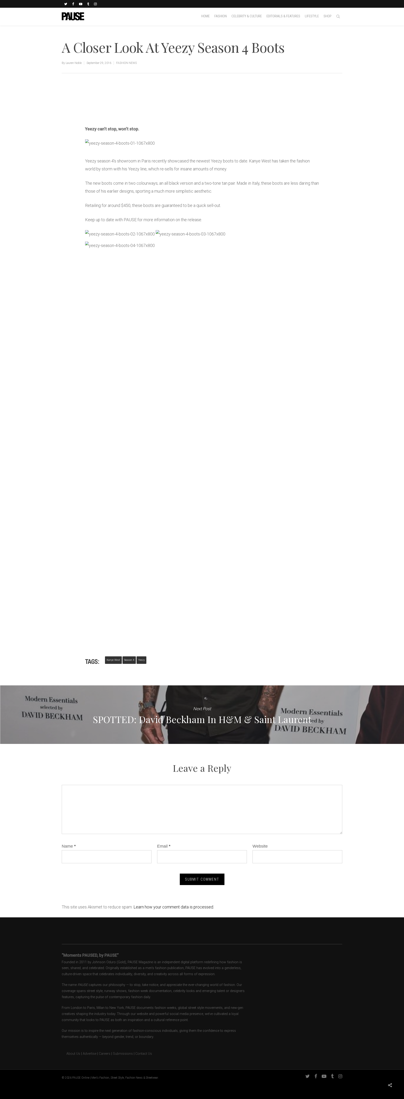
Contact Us (143, 1054)
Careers (104, 1054)
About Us (71, 1054)
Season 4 (129, 660)
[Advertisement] (140, 109)
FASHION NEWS (126, 63)
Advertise (89, 1054)
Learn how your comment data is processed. (173, 906)
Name (69, 846)
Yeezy (141, 660)
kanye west (113, 660)
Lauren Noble (74, 63)
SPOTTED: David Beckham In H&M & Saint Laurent (202, 714)
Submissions (123, 1054)
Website (260, 846)
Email (163, 846)
